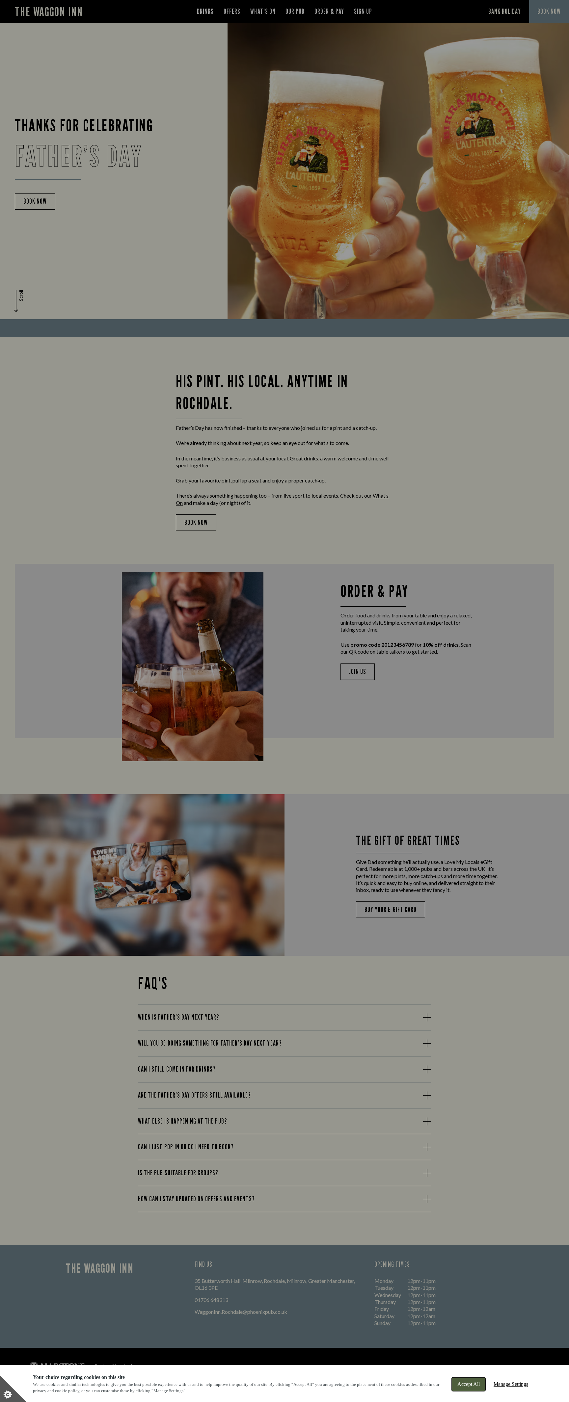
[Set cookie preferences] (13, 1389)
